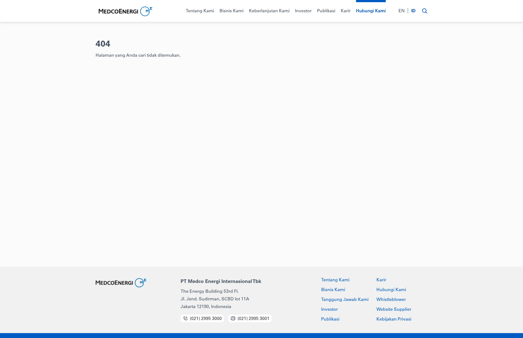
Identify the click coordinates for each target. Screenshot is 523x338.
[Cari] (424, 11)
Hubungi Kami (391, 289)
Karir (381, 279)
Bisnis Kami (333, 289)
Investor (329, 309)
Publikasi (330, 319)
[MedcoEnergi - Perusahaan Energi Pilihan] (125, 11)
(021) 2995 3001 (253, 318)
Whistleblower (391, 299)
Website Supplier (393, 309)
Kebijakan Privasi (393, 319)
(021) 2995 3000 (206, 318)
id (413, 10)
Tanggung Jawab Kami (345, 299)
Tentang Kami (335, 279)
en (402, 10)
